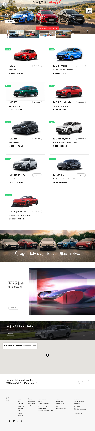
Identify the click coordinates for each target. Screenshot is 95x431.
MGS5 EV (38, 4)
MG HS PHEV (20, 408)
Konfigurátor (37, 65)
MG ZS (19, 401)
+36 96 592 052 (77, 412)
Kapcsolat (10, 333)
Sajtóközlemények (60, 403)
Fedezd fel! (10, 21)
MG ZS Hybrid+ (21, 403)
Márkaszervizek (29, 345)
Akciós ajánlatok (31, 401)
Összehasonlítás (31, 403)
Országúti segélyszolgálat (43, 403)
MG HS (19, 405)
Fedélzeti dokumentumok (43, 406)
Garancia (40, 401)
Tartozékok (40, 405)
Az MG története (59, 401)
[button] (47, 355)
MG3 (19, 410)
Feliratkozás (84, 382)
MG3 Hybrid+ (20, 412)
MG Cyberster (46, 4)
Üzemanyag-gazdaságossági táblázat (46, 410)
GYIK (57, 406)
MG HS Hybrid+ (21, 406)
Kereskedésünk (77, 403)
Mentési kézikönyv (42, 408)
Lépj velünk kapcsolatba (79, 401)
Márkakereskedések (13, 345)
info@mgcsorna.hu (78, 413)
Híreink (57, 405)
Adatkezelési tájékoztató (61, 408)
